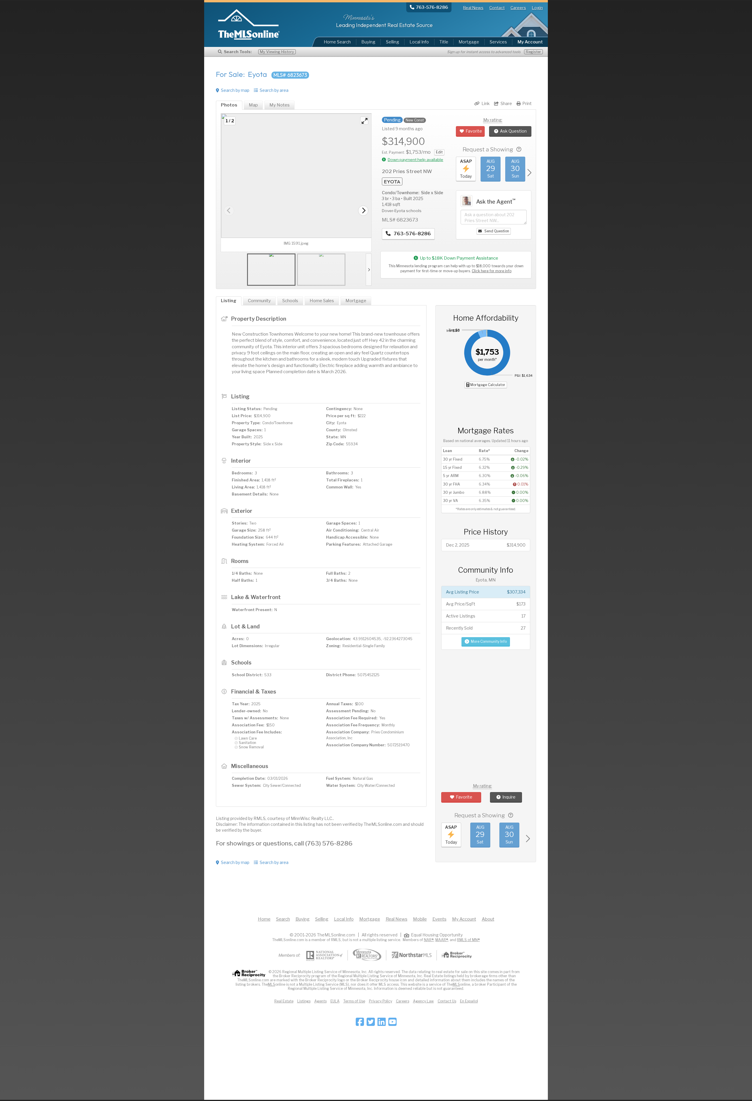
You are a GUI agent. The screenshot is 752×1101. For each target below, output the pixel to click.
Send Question (496, 231)
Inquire (509, 796)
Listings (303, 1001)
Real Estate (283, 1001)
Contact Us (447, 1001)
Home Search (337, 42)
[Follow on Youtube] (392, 1023)
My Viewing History (277, 52)
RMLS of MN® (468, 940)
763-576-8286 (411, 233)
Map (253, 105)
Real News (473, 7)
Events (439, 919)
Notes (279, 105)
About (488, 919)
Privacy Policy (380, 1001)
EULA (335, 1001)
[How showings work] (518, 149)
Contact (497, 7)
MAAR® (441, 940)
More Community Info (489, 641)
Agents (320, 1001)
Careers (518, 7)
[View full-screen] (364, 120)
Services (498, 42)
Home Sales (322, 300)
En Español (469, 1001)
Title (443, 42)
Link (485, 103)
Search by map (235, 90)
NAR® (429, 940)
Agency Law (423, 1001)
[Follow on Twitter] (371, 1023)
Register (533, 52)
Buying (368, 42)
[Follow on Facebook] (360, 1023)
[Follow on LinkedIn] (382, 1023)
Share (506, 103)
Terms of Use (354, 1001)
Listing (228, 300)
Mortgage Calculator (487, 385)
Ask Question (513, 130)
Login (537, 7)
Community (259, 300)
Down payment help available (415, 159)
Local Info (419, 42)
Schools (290, 300)
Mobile (420, 919)
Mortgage (469, 42)
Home (264, 919)
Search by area (274, 90)
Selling (392, 42)
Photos (229, 105)
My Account (464, 919)
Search (283, 919)
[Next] (363, 210)
